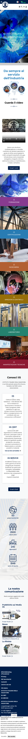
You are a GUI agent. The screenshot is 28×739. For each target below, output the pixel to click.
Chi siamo (12, 42)
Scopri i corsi (14, 168)
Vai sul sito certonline (12, 451)
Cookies (14, 715)
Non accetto (11, 736)
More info (4, 733)
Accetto (3, 736)
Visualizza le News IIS (9, 639)
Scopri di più (14, 489)
